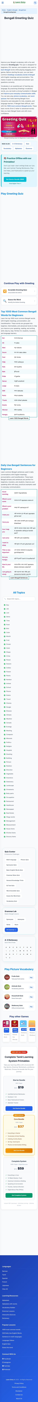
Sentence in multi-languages (12, 1337)
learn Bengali (5, 70)
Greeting (9, 754)
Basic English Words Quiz (14, 870)
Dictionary (5, 1318)
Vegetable (9, 774)
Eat (3, 338)
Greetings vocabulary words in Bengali (21, 75)
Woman (5, 410)
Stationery (9, 782)
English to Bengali (12, 10)
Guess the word (7, 1347)
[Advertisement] (19, 41)
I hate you (5, 515)
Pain (3, 367)
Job (7, 609)
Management (10, 821)
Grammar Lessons (8, 1311)
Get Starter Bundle (19, 1108)
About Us (19, 1398)
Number (9, 679)
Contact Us (19, 1394)
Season (8, 664)
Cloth (8, 648)
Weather (9, 719)
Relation (9, 766)
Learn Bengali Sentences (19, 578)
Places (8, 691)
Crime (8, 656)
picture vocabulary (20, 96)
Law (7, 613)
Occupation (10, 797)
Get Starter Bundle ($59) (15, 179)
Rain (3, 371)
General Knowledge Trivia (14, 880)
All (3, 343)
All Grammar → (11, 929)
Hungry (4, 414)
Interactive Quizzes (8, 1315)
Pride (4, 376)
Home (4, 10)
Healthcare (10, 805)
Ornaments (10, 789)
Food (8, 624)
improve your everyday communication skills (19, 93)
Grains (8, 695)
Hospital (9, 750)
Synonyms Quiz (11, 865)
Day (7, 605)
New (3, 348)
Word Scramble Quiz (13, 891)
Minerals (9, 738)
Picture (8, 762)
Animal (8, 683)
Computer (9, 734)
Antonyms (21, 919)
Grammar (29, 148)
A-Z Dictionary (17, 144)
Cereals (8, 723)
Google (8, 707)
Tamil (4, 1275)
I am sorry (5, 538)
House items (10, 829)
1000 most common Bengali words (19, 106)
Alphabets (18, 148)
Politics (8, 742)
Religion (9, 746)
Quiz (27, 144)
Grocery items (11, 836)
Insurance (9, 778)
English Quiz (6, 1344)
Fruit (7, 640)
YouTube (7, 1366)
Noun (16, 924)
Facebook (7, 1359)
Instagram (7, 1362)
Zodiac (8, 668)
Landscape (10, 785)
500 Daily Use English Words (12, 1333)
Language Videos (8, 1340)
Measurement (11, 825)
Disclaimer (19, 1391)
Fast (3, 357)
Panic (4, 395)
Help (3, 362)
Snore (4, 352)
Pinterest (7, 1369)
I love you (5, 522)
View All (5, 1289)
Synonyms (9, 919)
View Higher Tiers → (15, 183)
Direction (9, 770)
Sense (4, 381)
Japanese (5, 1285)
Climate (8, 715)
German (5, 1271)
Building (9, 758)
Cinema (8, 703)
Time (8, 620)
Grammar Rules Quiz (13, 875)
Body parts (10, 793)
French (4, 1282)
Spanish (5, 1278)
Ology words (10, 817)
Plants (8, 675)
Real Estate (10, 813)
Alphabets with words (9, 1304)
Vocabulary (7, 148)
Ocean (8, 644)
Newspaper (10, 809)
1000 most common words (11, 1329)
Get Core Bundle (19, 1150)
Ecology (9, 727)
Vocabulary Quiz (11, 901)
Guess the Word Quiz (13, 896)
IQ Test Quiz (10, 885)
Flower (8, 672)
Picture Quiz (25, 859)
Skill (3, 391)
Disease (9, 711)
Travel (8, 699)
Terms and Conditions (19, 1387)
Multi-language (11, 859)
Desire (4, 405)
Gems (8, 617)
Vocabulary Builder (8, 1307)
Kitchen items (11, 833)
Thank (4, 400)
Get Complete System (19, 1195)
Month (8, 636)
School (8, 687)
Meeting (9, 730)
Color (8, 632)
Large (4, 386)
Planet (8, 660)
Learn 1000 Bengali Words (19, 418)
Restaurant (10, 801)
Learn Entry (9, 1379)
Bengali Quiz (22, 10)
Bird (7, 628)
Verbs (8, 924)
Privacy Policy (19, 1383)
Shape (8, 652)
